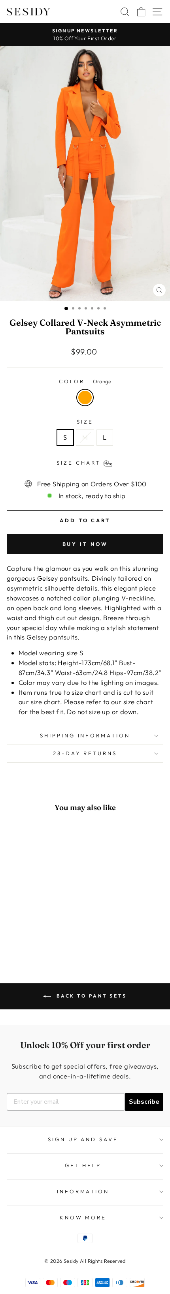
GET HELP (83, 1165)
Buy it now (85, 544)
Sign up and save (83, 1139)
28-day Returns (85, 753)
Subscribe (144, 1101)
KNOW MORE (83, 1217)
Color (85, 381)
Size (85, 421)
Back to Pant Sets (90, 996)
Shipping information (85, 735)
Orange (85, 397)
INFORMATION (83, 1191)
